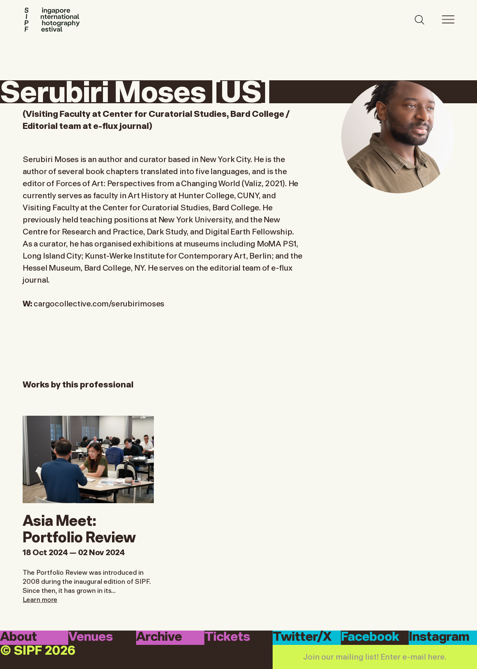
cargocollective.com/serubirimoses (99, 302)
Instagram (439, 637)
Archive (159, 637)
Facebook (370, 637)
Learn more (40, 598)
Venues (90, 637)
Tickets (227, 637)
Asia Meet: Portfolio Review (79, 527)
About (18, 637)
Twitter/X (302, 637)
